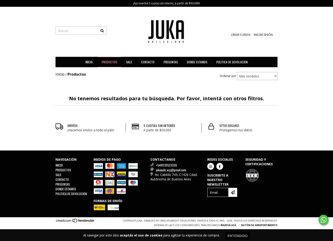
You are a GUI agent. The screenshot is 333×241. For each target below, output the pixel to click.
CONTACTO (147, 62)
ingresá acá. (228, 225)
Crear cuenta (241, 35)
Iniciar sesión (263, 35)
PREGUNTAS (171, 62)
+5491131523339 (166, 165)
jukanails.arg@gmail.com (171, 169)
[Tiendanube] (75, 221)
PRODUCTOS (109, 62)
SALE (129, 62)
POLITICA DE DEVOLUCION (232, 62)
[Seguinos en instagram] (210, 166)
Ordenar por (228, 76)
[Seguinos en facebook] (219, 166)
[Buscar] (102, 30)
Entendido (237, 235)
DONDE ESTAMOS (197, 62)
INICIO (89, 62)
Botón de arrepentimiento (259, 225)
